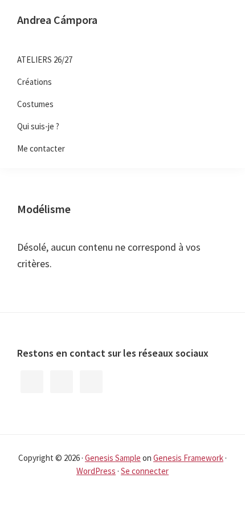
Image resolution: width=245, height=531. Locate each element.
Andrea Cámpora (57, 20)
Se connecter (145, 470)
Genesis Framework (188, 457)
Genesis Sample (113, 457)
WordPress (96, 470)
